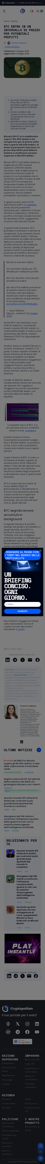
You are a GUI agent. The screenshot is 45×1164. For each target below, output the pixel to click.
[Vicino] (40, 550)
